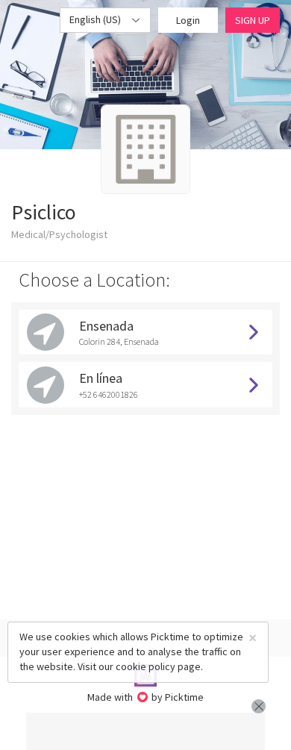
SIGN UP (252, 20)
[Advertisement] (145, 731)
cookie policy (145, 666)
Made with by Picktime (145, 697)
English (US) (96, 19)
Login (188, 20)
